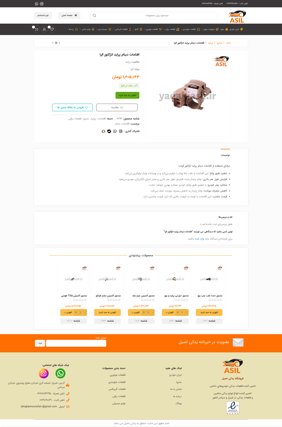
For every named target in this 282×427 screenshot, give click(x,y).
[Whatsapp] (115, 131)
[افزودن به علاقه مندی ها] (198, 285)
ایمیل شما (101, 338)
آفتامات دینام (122, 124)
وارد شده (199, 239)
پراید (210, 43)
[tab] (225, 154)
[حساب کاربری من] (44, 29)
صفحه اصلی (67, 15)
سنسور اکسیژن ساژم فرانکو (108, 295)
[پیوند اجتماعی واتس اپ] (36, 4)
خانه (228, 43)
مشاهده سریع (198, 278)
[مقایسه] (198, 271)
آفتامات (102, 119)
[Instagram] (121, 131)
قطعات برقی (74, 119)
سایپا (219, 43)
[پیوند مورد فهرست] (155, 375)
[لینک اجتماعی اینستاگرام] (41, 4)
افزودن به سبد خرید (127, 95)
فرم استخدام (42, 15)
